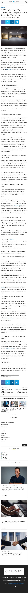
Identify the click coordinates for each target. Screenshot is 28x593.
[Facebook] (3, 22)
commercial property (9, 375)
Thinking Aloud (4, 426)
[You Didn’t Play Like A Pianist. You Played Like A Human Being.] (14, 508)
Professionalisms (4, 424)
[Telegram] (17, 22)
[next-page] (15, 414)
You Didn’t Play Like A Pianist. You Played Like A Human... (13, 522)
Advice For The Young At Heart (7, 422)
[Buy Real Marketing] (14, 458)
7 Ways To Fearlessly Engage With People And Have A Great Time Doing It (7, 392)
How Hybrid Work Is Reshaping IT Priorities (23, 408)
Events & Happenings (5, 437)
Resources (3, 441)
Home (2, 5)
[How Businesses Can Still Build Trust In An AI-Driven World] (14, 541)
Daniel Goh (4, 495)
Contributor (4, 528)
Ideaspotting (3, 435)
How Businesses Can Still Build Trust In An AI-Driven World (12, 554)
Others (5, 5)
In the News (3, 433)
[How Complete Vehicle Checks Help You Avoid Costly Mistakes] (14, 404)
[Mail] (12, 586)
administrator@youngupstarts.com (16, 583)
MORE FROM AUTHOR (19, 398)
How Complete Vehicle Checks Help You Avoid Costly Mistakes (14, 409)
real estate (16, 375)
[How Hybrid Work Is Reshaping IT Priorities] (23, 404)
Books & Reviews (4, 439)
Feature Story (3, 431)
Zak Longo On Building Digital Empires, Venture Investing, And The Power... (13, 489)
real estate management (6, 376)
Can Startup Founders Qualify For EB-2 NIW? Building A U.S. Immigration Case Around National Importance (5, 410)
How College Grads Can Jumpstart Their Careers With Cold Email (21, 392)
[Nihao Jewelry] (14, 454)
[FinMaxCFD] (14, 452)
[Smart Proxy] (14, 455)
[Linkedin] (12, 22)
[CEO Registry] (14, 457)
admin (3, 17)
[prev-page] (13, 414)
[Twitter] (7, 22)
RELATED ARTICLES (8, 398)
